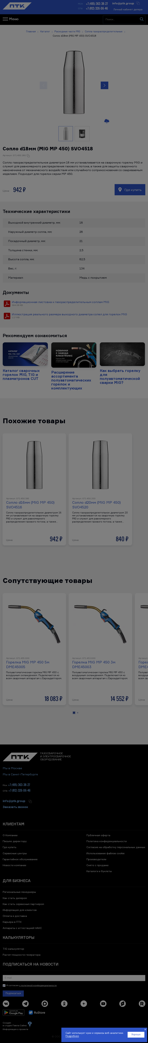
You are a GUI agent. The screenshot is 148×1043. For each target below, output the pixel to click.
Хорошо (136, 1034)
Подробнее (72, 1036)
